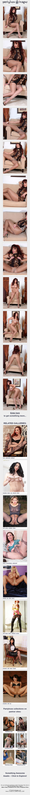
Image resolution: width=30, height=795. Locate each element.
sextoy (17, 633)
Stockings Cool (21, 748)
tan (11, 493)
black (9, 633)
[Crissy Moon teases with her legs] (15, 702)
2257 (23, 791)
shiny (10, 598)
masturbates (9, 563)
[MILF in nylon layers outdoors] (15, 526)
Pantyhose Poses (9, 748)
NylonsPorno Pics (21, 764)
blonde (4, 598)
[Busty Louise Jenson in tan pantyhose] (15, 491)
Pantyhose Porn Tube (14, 787)
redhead (12, 457)
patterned (8, 457)
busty (8, 493)
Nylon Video (5, 787)
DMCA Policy (18, 791)
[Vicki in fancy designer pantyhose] (15, 561)
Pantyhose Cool (8, 731)
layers (6, 528)
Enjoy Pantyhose (21, 731)
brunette (5, 493)
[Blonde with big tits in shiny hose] (15, 597)
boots (14, 528)
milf (4, 528)
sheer (18, 493)
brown (14, 668)
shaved (14, 493)
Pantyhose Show (9, 764)
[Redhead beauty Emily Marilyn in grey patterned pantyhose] (15, 456)
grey (4, 457)
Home (7, 791)
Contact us (11, 791)
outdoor (10, 528)
